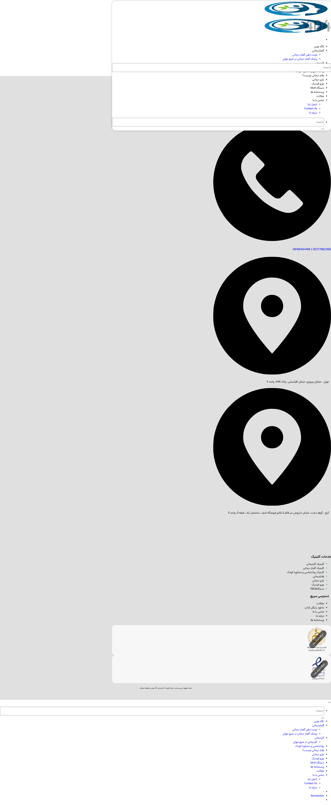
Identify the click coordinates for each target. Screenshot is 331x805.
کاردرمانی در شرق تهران (305, 742)
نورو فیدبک (318, 84)
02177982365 (322, 249)
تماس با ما (318, 100)
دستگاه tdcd (317, 88)
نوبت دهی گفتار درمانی (304, 55)
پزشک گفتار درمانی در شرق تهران (300, 59)
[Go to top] (329, 702)
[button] (317, 796)
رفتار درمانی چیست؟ (313, 76)
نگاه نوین (319, 47)
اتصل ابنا (312, 105)
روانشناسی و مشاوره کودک (309, 746)
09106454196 (301, 249)
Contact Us (310, 109)
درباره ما (313, 113)
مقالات (320, 96)
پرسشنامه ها (317, 92)
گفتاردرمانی (318, 51)
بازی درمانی (318, 80)
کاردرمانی (319, 738)
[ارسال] (322, 129)
